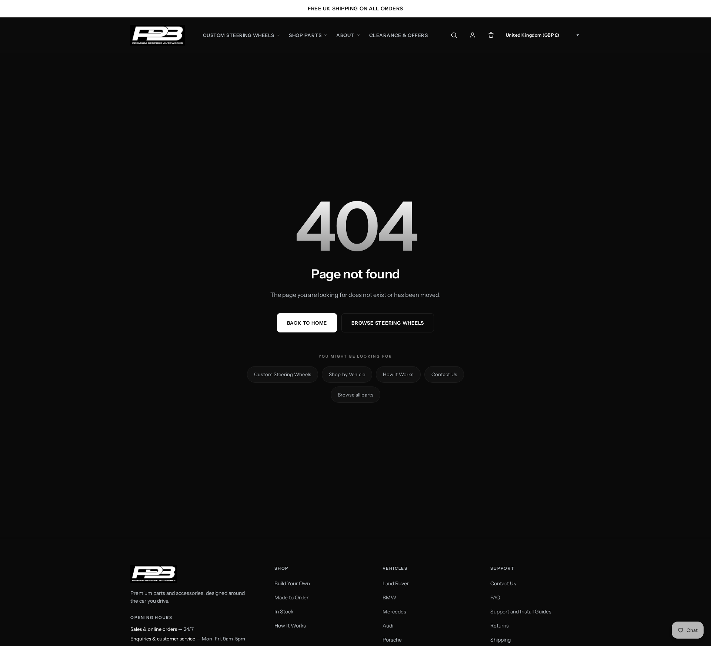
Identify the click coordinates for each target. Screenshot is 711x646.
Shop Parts (305, 35)
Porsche (392, 639)
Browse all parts (355, 395)
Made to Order (291, 597)
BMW (389, 597)
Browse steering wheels (387, 323)
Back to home (307, 323)
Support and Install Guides (520, 611)
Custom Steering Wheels (238, 35)
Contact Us (444, 374)
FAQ (495, 597)
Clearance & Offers (398, 35)
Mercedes (394, 611)
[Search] (454, 35)
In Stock (283, 611)
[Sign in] (472, 35)
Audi (388, 625)
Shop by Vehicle (347, 374)
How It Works (398, 374)
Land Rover (396, 583)
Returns (499, 625)
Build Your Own (292, 583)
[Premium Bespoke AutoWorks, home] (157, 35)
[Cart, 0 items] (491, 35)
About (345, 35)
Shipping (500, 639)
